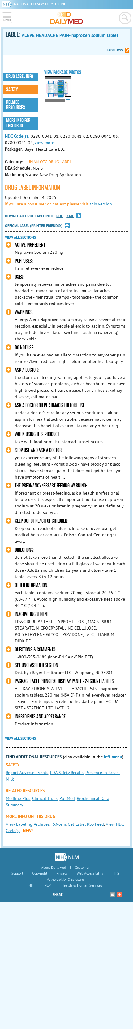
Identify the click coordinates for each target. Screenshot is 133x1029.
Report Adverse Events (27, 772)
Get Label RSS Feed (86, 824)
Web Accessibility (90, 873)
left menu (113, 757)
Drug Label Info (19, 77)
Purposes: (24, 261)
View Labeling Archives (27, 824)
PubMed (67, 798)
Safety (12, 89)
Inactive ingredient (32, 614)
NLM (47, 885)
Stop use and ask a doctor (38, 450)
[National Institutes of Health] (8, 4)
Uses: (19, 277)
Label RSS (115, 50)
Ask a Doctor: (27, 370)
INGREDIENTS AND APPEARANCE (40, 716)
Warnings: (24, 312)
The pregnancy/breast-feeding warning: (51, 486)
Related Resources (15, 105)
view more (44, 142)
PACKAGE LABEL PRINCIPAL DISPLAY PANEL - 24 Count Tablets (64, 681)
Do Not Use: (24, 347)
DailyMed (66, 18)
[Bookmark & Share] (119, 894)
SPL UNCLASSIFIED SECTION (36, 665)
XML (70, 216)
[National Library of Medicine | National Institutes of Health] (67, 857)
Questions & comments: (35, 649)
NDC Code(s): (17, 136)
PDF (59, 216)
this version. (101, 204)
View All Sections (20, 237)
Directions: (24, 550)
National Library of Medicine (40, 4)
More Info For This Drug (18, 123)
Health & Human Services (81, 885)
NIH (31, 885)
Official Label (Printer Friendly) (33, 225)
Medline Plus (18, 798)
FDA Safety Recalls (67, 772)
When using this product (37, 434)
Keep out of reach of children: (41, 521)
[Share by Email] (112, 894)
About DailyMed (53, 867)
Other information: (31, 585)
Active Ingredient (30, 245)
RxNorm (58, 824)
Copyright (39, 873)
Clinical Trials (45, 798)
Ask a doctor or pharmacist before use (50, 405)
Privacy (62, 873)
